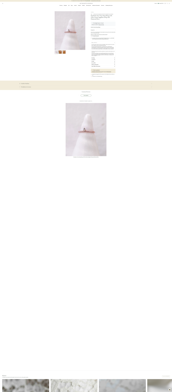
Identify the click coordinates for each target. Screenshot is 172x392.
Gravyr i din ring (101, 24)
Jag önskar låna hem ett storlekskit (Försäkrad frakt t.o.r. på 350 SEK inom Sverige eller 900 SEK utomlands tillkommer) (103, 38)
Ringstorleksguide (96, 35)
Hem (91, 14)
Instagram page (97, 54)
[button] (167, 3)
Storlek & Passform (25, 83)
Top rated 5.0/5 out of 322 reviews (96, 0)
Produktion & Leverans (26, 87)
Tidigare (55, 30)
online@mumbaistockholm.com (97, 71)
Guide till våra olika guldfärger (95, 27)
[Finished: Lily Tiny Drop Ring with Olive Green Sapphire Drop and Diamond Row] (86, 129)
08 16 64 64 (109, 71)
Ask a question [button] (86, 95)
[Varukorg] (169, 3)
